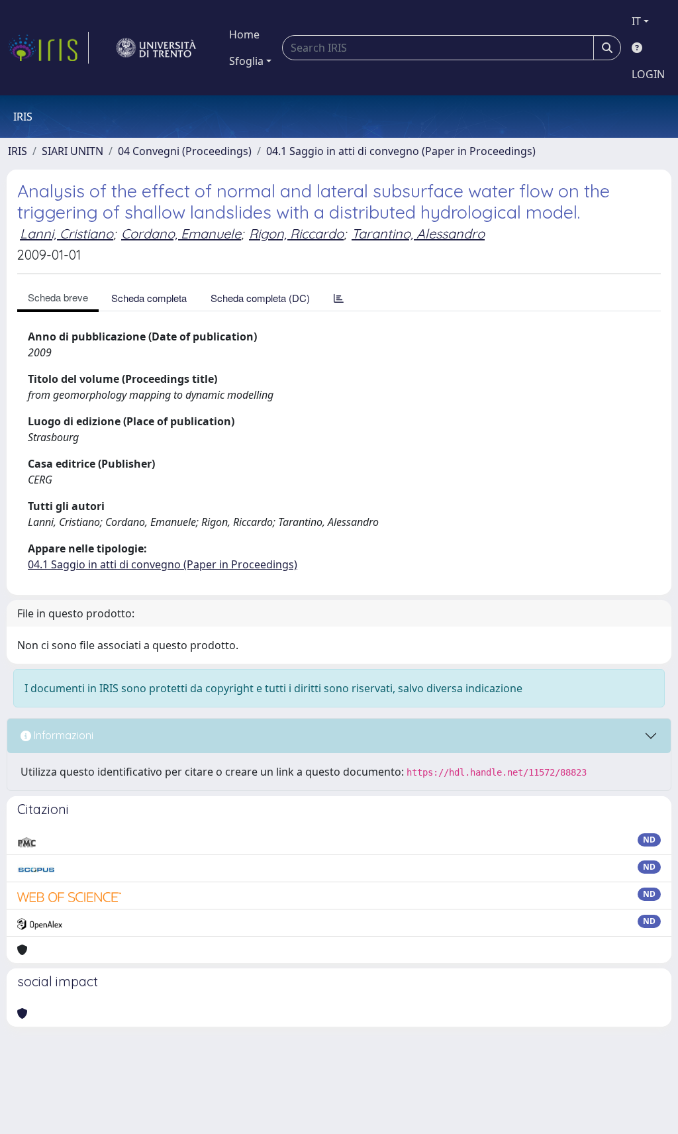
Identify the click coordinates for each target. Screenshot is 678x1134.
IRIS (17, 151)
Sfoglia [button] (246, 61)
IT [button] (636, 21)
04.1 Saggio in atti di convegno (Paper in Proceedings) (401, 151)
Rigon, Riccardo (296, 233)
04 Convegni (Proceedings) (185, 151)
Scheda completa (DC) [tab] (260, 298)
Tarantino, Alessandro (418, 233)
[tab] (338, 298)
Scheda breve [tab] (58, 297)
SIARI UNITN (72, 151)
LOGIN (648, 74)
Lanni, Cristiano (66, 233)
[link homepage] (48, 48)
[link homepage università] (156, 48)
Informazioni (62, 735)
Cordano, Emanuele (181, 233)
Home (244, 34)
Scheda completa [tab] (149, 298)
